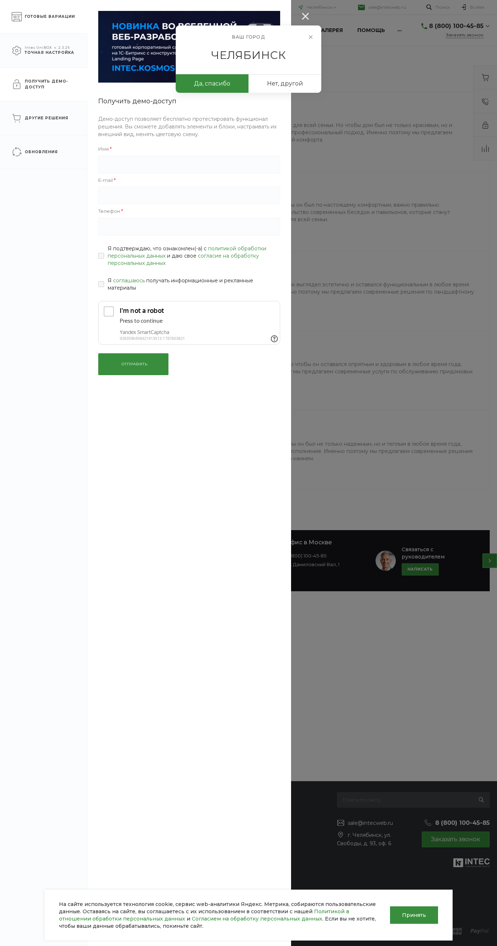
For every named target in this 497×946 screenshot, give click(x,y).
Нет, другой (285, 83)
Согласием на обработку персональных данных (257, 918)
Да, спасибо (212, 83)
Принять (414, 915)
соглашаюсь (129, 280)
